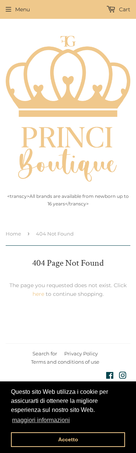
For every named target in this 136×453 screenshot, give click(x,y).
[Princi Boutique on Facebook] (110, 376)
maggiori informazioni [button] (41, 420)
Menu (22, 9)
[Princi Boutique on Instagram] (123, 376)
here (38, 294)
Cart (123, 9)
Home (13, 234)
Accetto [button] (68, 439)
